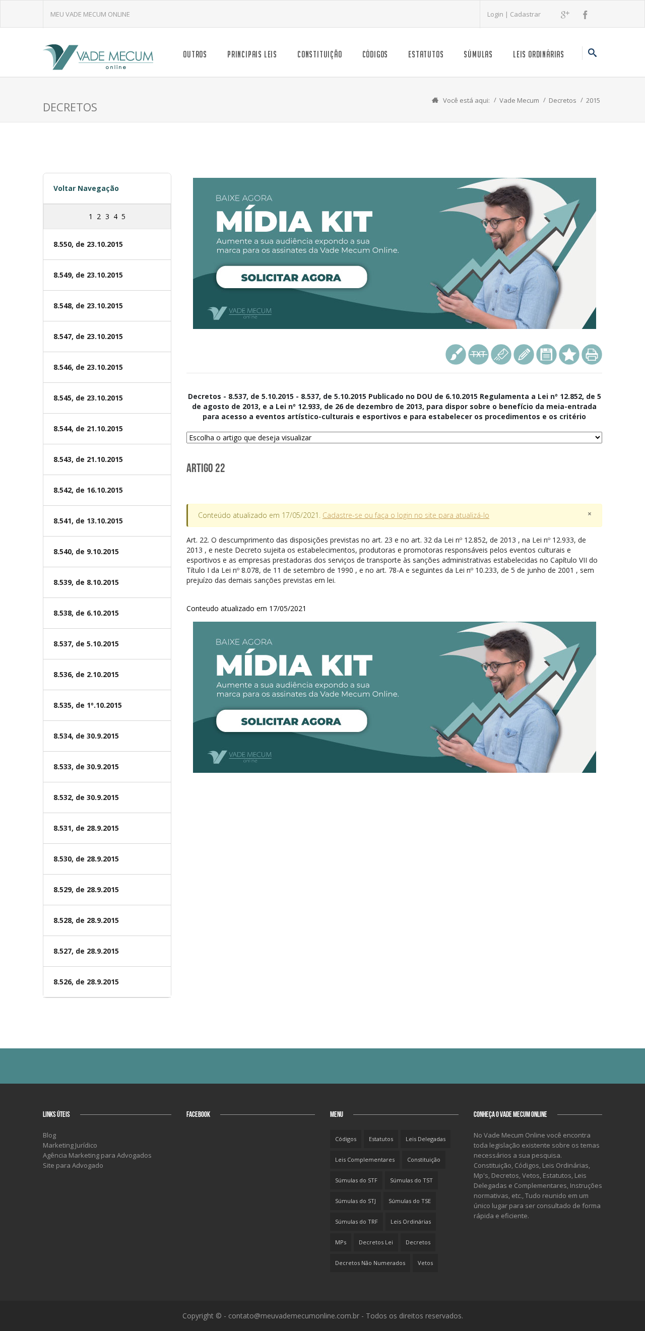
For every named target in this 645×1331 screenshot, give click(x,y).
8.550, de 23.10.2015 (88, 244)
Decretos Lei (376, 1242)
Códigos (375, 54)
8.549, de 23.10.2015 (88, 275)
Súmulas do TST (411, 1180)
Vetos (425, 1263)
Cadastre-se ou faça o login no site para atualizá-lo (405, 515)
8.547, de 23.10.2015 (88, 336)
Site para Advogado (73, 1165)
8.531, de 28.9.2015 (86, 828)
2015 (593, 100)
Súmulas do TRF (356, 1221)
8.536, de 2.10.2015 (86, 674)
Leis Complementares (365, 1159)
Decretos (562, 100)
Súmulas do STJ (355, 1201)
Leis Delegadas (425, 1139)
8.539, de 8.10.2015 (86, 582)
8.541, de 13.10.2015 (88, 520)
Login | (498, 14)
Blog (49, 1135)
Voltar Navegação (86, 188)
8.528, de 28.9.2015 (86, 920)
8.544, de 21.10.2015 (88, 428)
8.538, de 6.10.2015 (86, 613)
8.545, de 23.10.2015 (88, 398)
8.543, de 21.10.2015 (88, 459)
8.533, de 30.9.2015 (86, 766)
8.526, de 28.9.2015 (86, 981)
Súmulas (478, 54)
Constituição (319, 54)
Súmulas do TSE (410, 1201)
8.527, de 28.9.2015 (86, 951)
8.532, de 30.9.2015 (86, 797)
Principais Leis (252, 54)
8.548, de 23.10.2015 (88, 305)
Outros (195, 54)
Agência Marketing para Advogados (97, 1155)
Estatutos (425, 54)
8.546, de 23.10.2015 (88, 367)
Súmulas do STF (356, 1180)
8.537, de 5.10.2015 (86, 643)
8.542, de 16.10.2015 (88, 490)
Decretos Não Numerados (370, 1263)
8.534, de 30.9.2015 (86, 736)
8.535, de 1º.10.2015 (87, 705)
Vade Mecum (519, 100)
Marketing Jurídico (70, 1145)
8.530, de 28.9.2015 (86, 858)
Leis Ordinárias (538, 54)
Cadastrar (525, 14)
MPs (340, 1242)
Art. (392, 560)
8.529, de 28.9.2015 (86, 889)
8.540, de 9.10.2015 (86, 551)
